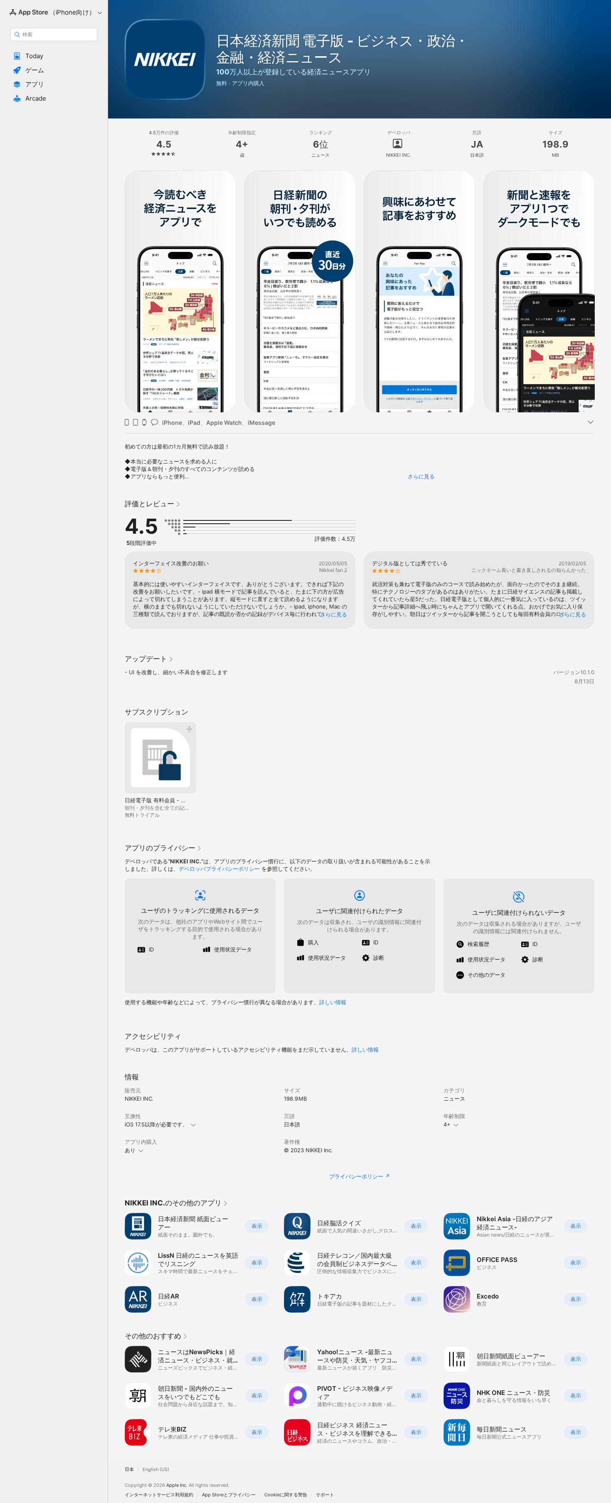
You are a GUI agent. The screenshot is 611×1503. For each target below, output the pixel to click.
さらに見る (421, 476)
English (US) (156, 1469)
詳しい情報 (332, 1002)
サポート (325, 1495)
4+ (447, 1124)
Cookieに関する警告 (285, 1495)
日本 (129, 1469)
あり (130, 1150)
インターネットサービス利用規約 (159, 1495)
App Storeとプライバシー (229, 1495)
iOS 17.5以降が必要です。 (156, 1124)
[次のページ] (603, 291)
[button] (54, 56)
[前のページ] (116, 291)
